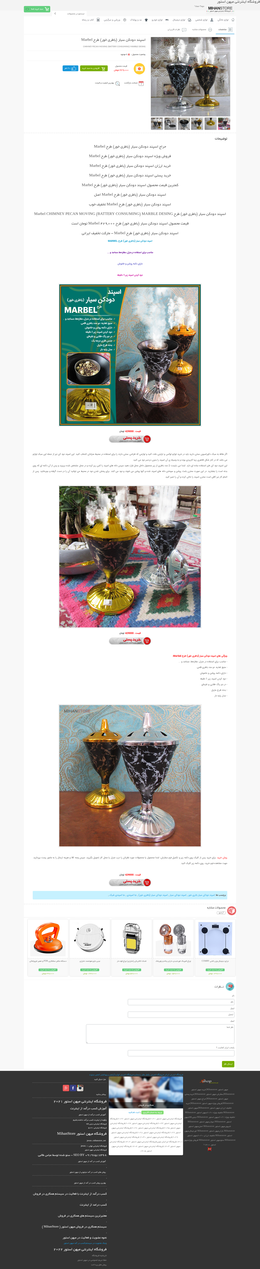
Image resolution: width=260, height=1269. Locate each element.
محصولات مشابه (199, 29)
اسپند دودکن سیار (177, 895)
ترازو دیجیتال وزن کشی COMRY (215, 961)
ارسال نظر (228, 1064)
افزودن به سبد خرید (91, 68)
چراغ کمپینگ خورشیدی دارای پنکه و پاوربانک (173, 961)
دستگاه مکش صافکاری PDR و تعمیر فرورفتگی (48, 961)
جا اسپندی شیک (117, 895)
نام (233, 996)
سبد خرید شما (37, 9)
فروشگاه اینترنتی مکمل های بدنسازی (149, 1075)
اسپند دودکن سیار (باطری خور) (153, 895)
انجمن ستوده (94, 1075)
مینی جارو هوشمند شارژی (90, 961)
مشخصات (222, 29)
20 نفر (67, 68)
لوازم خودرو (157, 20)
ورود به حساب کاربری (152, 1112)
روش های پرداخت (99, 1265)
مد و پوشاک (136, 20)
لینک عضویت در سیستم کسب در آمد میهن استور (85, 1243)
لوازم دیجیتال (179, 20)
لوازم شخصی (201, 20)
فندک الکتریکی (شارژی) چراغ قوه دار (131, 961)
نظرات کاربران (174, 29)
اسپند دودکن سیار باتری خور (201, 895)
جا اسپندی (131, 895)
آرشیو (221, 913)
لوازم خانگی (223, 20)
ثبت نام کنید (133, 1112)
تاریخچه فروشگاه (99, 1256)
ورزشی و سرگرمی (112, 20)
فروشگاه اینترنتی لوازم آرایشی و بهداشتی (117, 1075)
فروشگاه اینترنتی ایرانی (173, 1075)
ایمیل (232, 1008)
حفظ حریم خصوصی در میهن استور (92, 1260)
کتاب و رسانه (88, 20)
